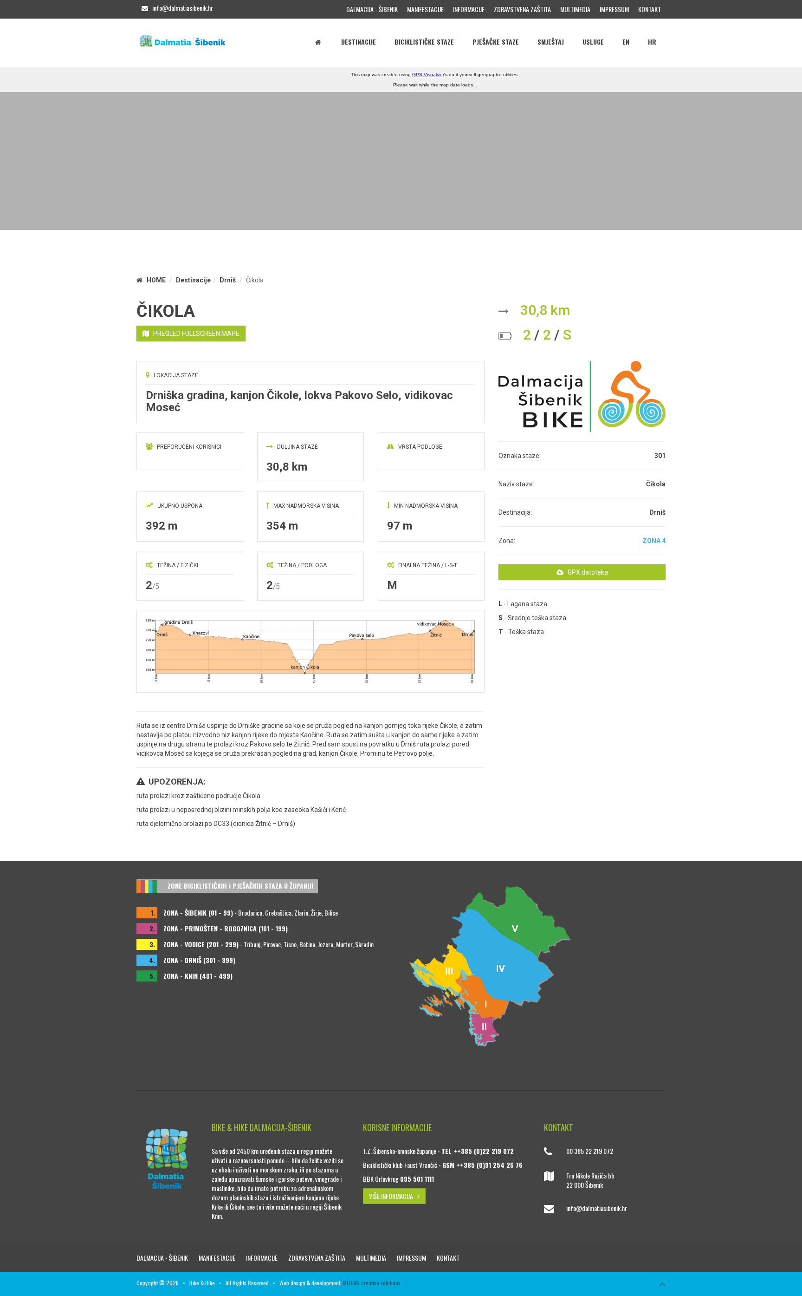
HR (652, 41)
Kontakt (649, 9)
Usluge (593, 41)
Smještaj (550, 41)
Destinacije (358, 41)
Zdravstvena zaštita (522, 9)
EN (625, 41)
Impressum (614, 9)
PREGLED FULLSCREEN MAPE (194, 333)
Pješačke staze (495, 41)
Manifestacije (425, 9)
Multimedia (575, 9)
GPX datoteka (585, 572)
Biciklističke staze (424, 41)
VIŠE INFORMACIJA (393, 1196)
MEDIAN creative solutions (372, 1283)
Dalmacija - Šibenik (372, 9)
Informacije (469, 9)
